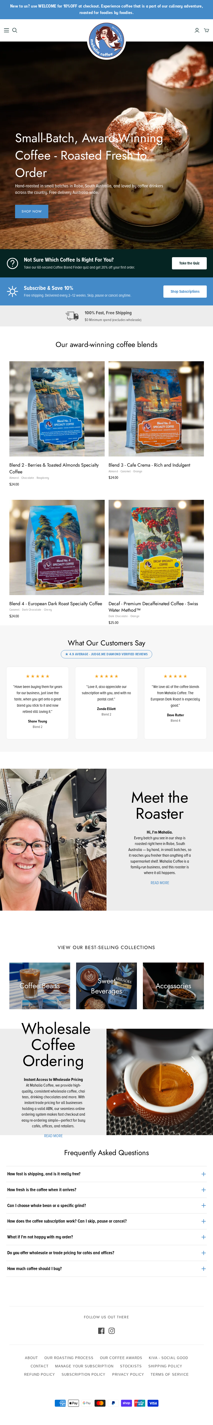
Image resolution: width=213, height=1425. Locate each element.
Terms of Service (170, 1374)
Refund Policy (39, 1374)
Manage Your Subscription (84, 1366)
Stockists (131, 1366)
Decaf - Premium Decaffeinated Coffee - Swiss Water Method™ (153, 606)
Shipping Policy (165, 1366)
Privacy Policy (128, 1374)
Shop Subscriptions (185, 291)
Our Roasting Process (69, 1358)
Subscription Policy (84, 1374)
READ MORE (160, 882)
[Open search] (14, 30)
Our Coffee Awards (121, 1358)
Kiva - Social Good (168, 1358)
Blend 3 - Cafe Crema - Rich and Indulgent (149, 465)
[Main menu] (6, 30)
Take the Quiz (189, 263)
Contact (39, 1366)
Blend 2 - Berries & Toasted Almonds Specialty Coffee (54, 468)
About (31, 1358)
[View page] (53, 839)
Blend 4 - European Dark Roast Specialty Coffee (55, 603)
